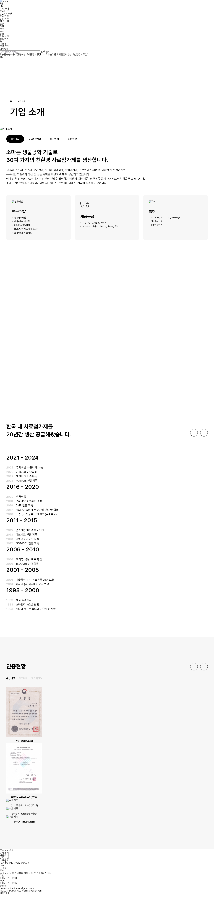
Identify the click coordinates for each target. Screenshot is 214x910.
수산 (2, 31)
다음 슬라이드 (204, 432)
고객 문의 (4, 46)
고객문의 (4, 860)
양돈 (2, 23)
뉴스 (2, 41)
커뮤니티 (4, 36)
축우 (2, 28)
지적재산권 (36, 678)
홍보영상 (4, 38)
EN (1, 6)
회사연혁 (4, 16)
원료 (2, 33)
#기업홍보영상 (64, 54)
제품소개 (4, 855)
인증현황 (4, 18)
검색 (43, 51)
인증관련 (23, 678)
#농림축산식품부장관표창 (13, 54)
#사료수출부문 (49, 54)
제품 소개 (4, 21)
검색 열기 (4, 49)
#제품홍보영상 (33, 54)
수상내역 (10, 678)
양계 (2, 26)
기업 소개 (4, 8)
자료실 (3, 43)
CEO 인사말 (6, 13)
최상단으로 (4, 893)
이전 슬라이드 (194, 432)
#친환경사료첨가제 (81, 54)
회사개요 (4, 11)
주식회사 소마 (7, 850)
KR (1, 3)
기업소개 (4, 853)
